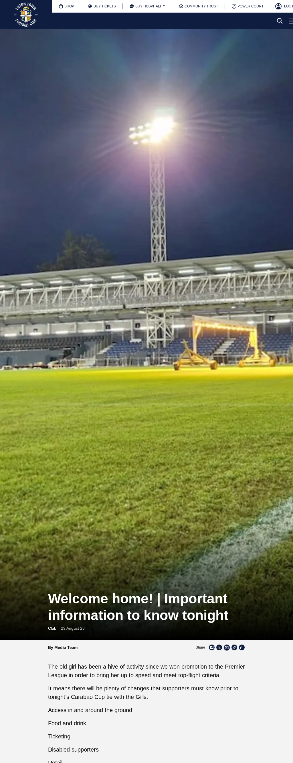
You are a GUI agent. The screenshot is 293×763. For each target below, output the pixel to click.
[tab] (66, 6)
